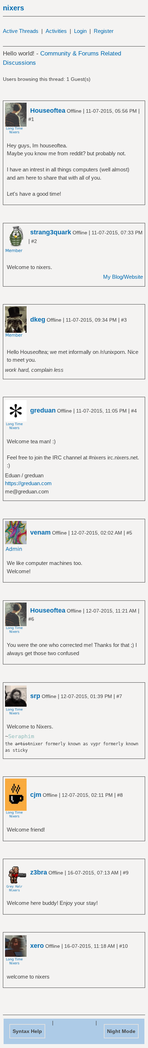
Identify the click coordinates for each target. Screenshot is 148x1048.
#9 (126, 873)
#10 (123, 946)
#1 (31, 119)
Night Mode (121, 1031)
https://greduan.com (28, 483)
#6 (31, 619)
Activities (56, 31)
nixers (13, 8)
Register (104, 31)
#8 (120, 795)
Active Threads (20, 31)
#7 (119, 696)
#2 (34, 241)
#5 (129, 533)
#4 (134, 411)
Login (80, 31)
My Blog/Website (123, 277)
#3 (124, 320)
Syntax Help (27, 1031)
